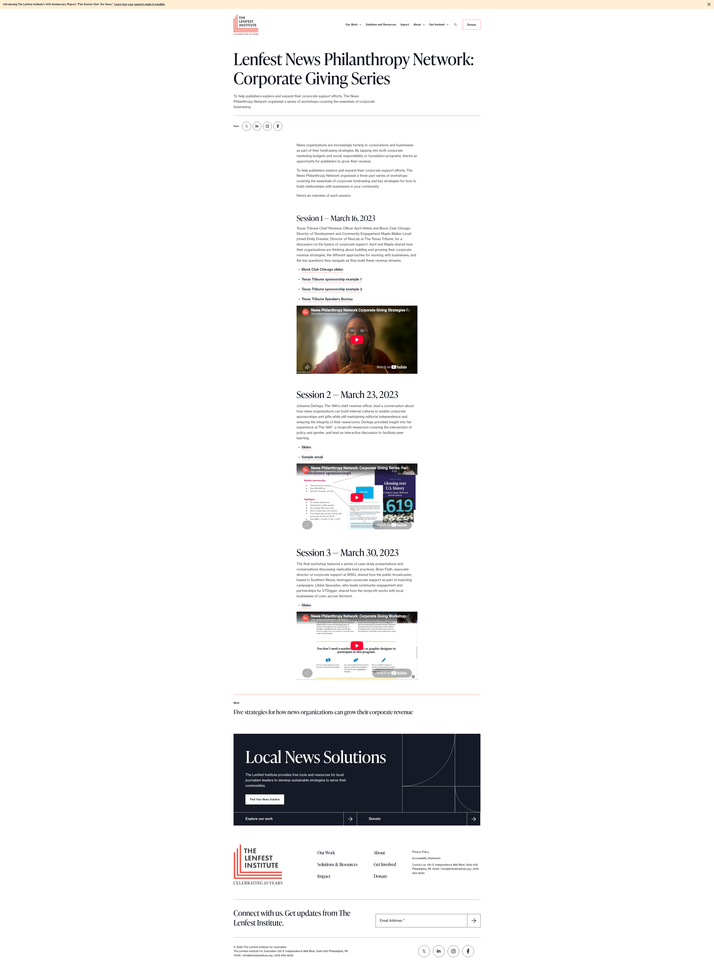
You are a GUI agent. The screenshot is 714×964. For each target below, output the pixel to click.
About (417, 24)
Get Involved (437, 24)
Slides (306, 447)
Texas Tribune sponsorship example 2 (332, 289)
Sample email (312, 457)
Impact (405, 24)
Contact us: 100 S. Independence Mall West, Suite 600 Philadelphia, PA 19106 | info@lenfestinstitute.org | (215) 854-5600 (445, 869)
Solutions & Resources (337, 864)
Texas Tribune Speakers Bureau (327, 299)
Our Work (352, 24)
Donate (471, 24)
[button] (709, 4)
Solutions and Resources (381, 24)
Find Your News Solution (265, 799)
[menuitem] (246, 126)
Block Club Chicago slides (322, 269)
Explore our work (259, 819)
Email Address (392, 920)
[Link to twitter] (424, 951)
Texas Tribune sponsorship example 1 (332, 279)
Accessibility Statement (426, 858)
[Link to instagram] (453, 951)
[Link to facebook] (468, 951)
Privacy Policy (420, 852)
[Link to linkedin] (439, 951)
